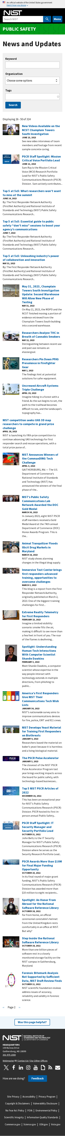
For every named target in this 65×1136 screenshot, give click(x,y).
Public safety (19, 29)
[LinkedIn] (21, 1067)
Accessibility (28, 1096)
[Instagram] (28, 1067)
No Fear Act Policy (14, 1110)
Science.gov (30, 1124)
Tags (8, 90)
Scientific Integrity (14, 1117)
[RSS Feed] (50, 1067)
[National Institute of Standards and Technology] (26, 1037)
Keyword (11, 58)
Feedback (38, 1078)
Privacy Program (46, 1096)
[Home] (13, 13)
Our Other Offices (39, 1060)
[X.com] (6, 1067)
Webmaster (8, 1060)
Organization (14, 73)
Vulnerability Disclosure (45, 1103)
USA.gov (43, 1124)
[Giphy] (43, 1067)
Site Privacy (13, 1096)
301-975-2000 (9, 1054)
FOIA (29, 1110)
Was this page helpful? (32, 1022)
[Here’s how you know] (32, 4)
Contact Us (23, 1060)
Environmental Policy (46, 1110)
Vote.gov (55, 1124)
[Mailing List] (57, 1067)
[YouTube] (35, 1067)
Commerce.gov (12, 1124)
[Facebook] (13, 1067)
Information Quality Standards (42, 1117)
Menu (57, 19)
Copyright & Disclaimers (17, 1103)
